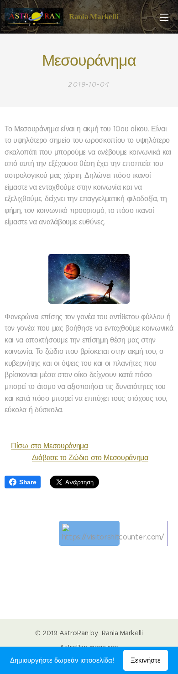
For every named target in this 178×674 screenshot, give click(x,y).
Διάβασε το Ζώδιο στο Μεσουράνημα (90, 457)
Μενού (164, 17)
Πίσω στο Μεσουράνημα (49, 445)
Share (27, 482)
